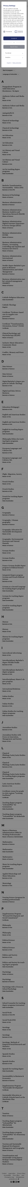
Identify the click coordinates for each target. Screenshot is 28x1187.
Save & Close (14, 47)
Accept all (14, 38)
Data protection (17, 68)
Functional (9, 31)
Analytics (20, 31)
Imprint (9, 68)
